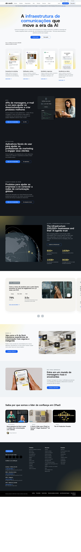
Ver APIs (25, 122)
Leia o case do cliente (13, 304)
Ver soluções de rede (27, 202)
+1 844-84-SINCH (9, 468)
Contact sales (65, 3)
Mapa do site (47, 471)
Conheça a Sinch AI (12, 351)
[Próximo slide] (42, 316)
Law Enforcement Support (64, 493)
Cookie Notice (44, 493)
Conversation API (32, 454)
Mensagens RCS (48, 460)
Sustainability (63, 460)
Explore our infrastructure (54, 244)
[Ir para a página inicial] (9, 3)
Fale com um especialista (13, 122)
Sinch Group (63, 452)
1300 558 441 (8, 484)
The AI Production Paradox (50, 462)
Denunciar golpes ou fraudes (53, 493)
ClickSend (31, 463)
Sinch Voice (31, 451)
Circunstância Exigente (73, 494)
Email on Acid (31, 460)
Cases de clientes (48, 451)
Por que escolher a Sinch (65, 451)
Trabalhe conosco (64, 457)
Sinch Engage (31, 452)
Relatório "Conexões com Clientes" (51, 466)
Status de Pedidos (48, 455)
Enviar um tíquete (48, 457)
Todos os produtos (32, 468)
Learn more (63, 5)
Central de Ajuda (48, 454)
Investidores (63, 459)
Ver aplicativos (26, 161)
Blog (46, 468)
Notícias (46, 449)
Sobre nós (62, 449)
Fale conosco (63, 462)
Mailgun (30, 457)
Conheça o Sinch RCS (53, 387)
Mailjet (30, 459)
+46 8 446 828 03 (9, 474)
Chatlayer (31, 465)
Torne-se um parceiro (49, 459)
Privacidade (38, 493)
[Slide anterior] (38, 316)
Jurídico (33, 493)
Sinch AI (62, 455)
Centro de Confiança (48, 452)
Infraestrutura (63, 454)
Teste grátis (72, 3)
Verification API (32, 455)
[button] (61, 1)
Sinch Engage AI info (49, 469)
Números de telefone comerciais (35, 449)
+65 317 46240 (8, 479)
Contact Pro (31, 467)
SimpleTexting (31, 462)
